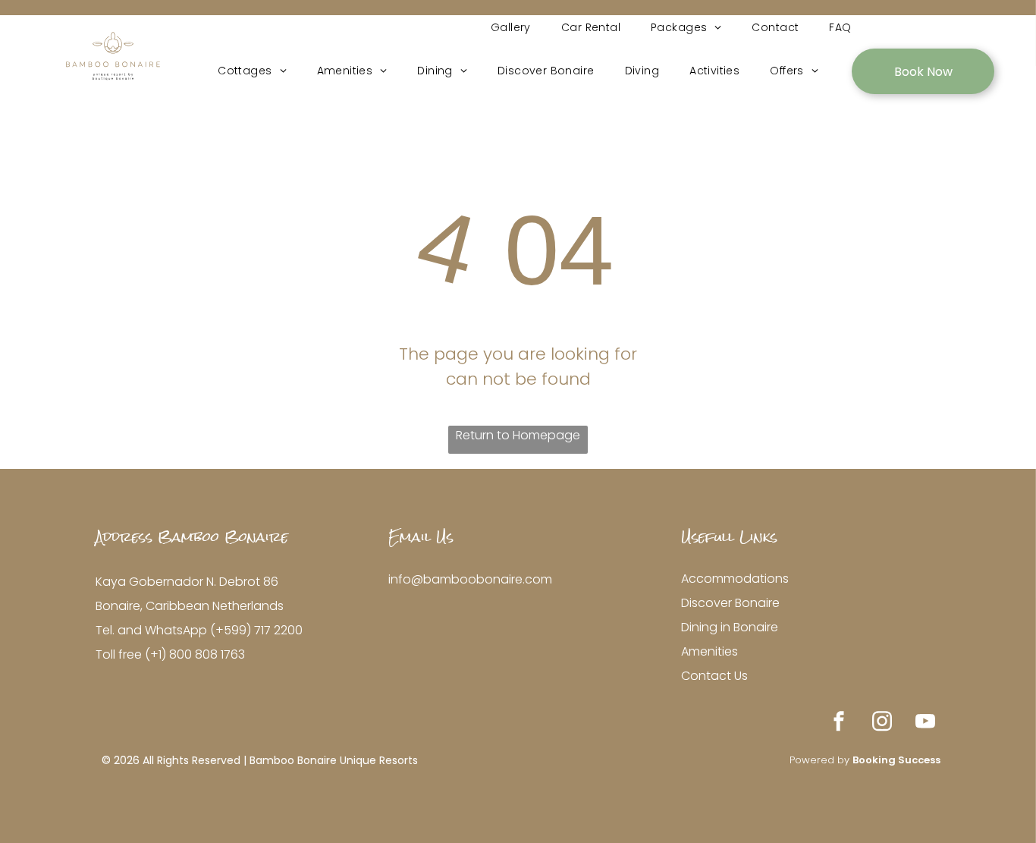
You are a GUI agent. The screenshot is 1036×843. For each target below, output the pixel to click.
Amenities (709, 651)
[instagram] (882, 723)
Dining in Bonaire (729, 627)
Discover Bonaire (730, 603)
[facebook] (839, 723)
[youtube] (925, 723)
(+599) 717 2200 (256, 630)
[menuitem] (511, 28)
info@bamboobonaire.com (470, 579)
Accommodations (735, 578)
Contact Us (714, 675)
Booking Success (896, 760)
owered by (823, 760)
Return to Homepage (518, 435)
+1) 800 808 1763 (197, 654)
